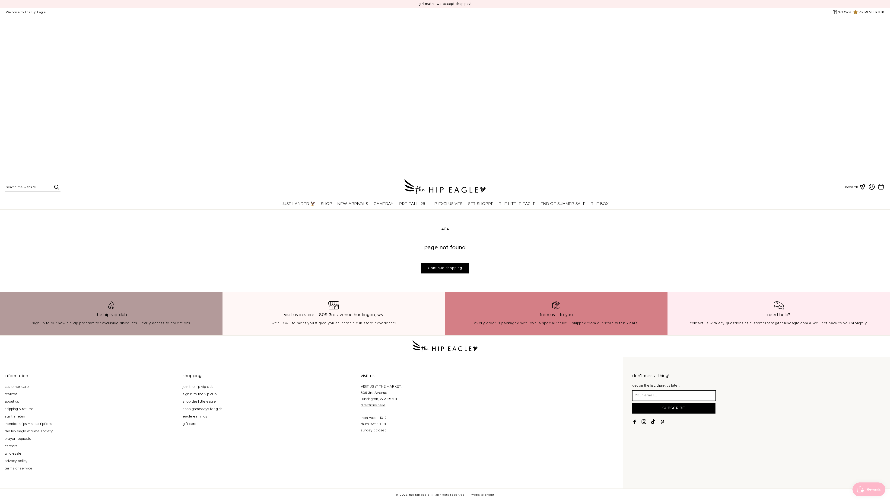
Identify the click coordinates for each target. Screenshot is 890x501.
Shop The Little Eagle (199, 401)
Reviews (11, 394)
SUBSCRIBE (673, 408)
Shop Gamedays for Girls (202, 409)
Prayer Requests (18, 438)
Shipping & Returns (19, 409)
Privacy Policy (16, 461)
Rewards (851, 187)
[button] (881, 186)
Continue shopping (445, 268)
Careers (11, 446)
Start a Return (15, 416)
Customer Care (17, 387)
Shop (326, 204)
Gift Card (844, 12)
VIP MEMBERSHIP (871, 12)
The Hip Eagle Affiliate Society (29, 431)
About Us (12, 401)
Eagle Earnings (195, 416)
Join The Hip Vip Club (198, 387)
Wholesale (13, 453)
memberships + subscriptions (28, 424)
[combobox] (32, 187)
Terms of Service (18, 468)
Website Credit (482, 494)
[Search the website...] (56, 187)
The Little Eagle (517, 204)
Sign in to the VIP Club (200, 394)
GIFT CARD (189, 424)
